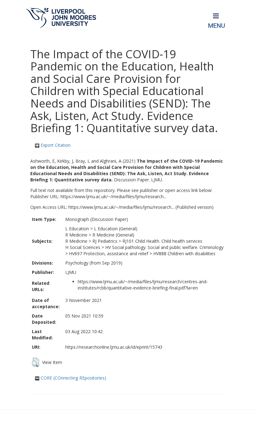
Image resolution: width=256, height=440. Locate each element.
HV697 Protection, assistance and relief (108, 253)
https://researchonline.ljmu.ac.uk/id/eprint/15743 (113, 347)
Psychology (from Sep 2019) (93, 263)
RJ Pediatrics (104, 241)
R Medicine (76, 235)
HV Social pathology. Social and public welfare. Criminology (164, 247)
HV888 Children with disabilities (184, 253)
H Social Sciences (82, 247)
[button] (35, 362)
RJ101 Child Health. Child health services (162, 241)
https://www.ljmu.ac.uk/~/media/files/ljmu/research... (113, 196)
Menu (216, 25)
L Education (77, 229)
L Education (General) (115, 229)
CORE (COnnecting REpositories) (72, 378)
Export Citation (55, 145)
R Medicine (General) (113, 235)
